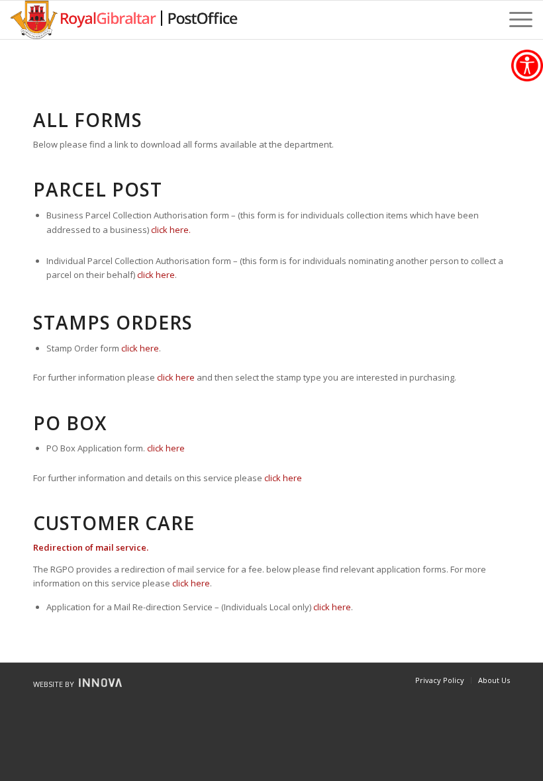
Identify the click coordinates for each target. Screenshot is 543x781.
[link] (527, 65)
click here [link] (156, 275)
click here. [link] (171, 230)
